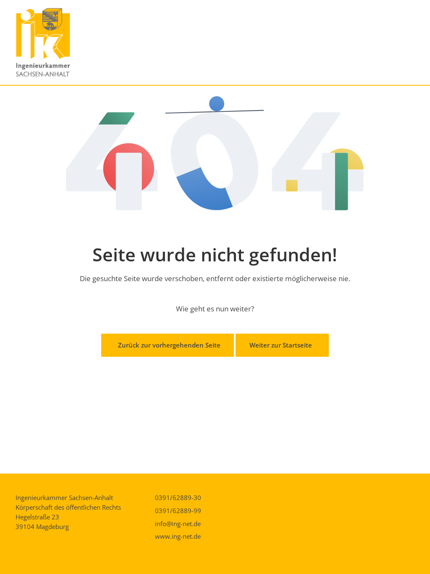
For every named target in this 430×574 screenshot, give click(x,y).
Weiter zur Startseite (280, 345)
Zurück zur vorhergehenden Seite (169, 345)
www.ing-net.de (178, 536)
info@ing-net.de (178, 523)
